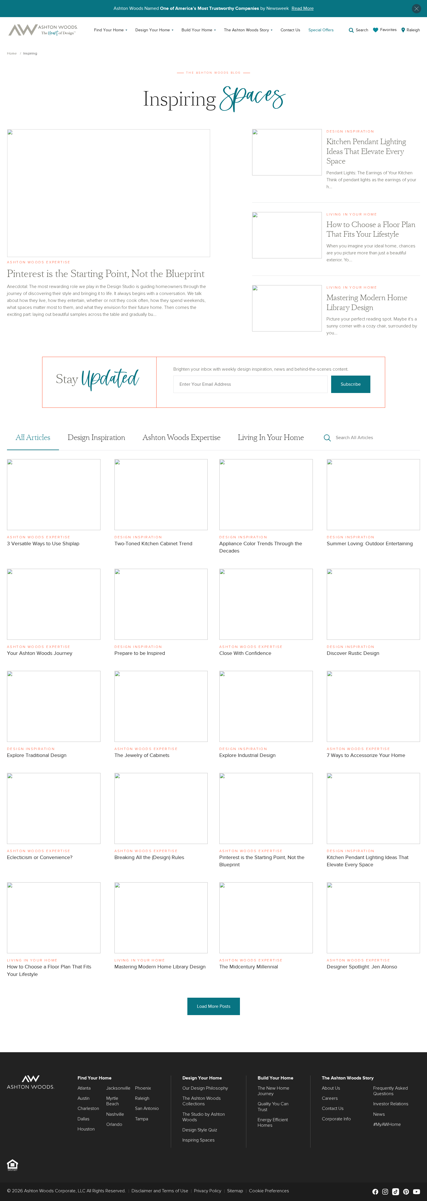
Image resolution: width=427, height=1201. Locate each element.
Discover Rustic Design (373, 614)
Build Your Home (197, 30)
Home (12, 53)
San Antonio (147, 1108)
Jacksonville (118, 1088)
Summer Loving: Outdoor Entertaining (373, 504)
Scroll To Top (417, 1045)
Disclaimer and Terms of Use (160, 1191)
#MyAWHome (387, 1124)
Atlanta (84, 1088)
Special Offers (321, 30)
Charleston (88, 1108)
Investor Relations (390, 1104)
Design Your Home (152, 30)
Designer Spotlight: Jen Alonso (373, 927)
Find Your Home (109, 30)
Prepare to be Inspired (161, 614)
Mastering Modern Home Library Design (336, 312)
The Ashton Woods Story (246, 30)
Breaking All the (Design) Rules (161, 818)
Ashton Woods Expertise (181, 438)
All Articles (33, 438)
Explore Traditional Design (54, 716)
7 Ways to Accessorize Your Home (373, 716)
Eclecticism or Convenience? (54, 818)
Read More (303, 8)
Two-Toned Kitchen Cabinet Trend (161, 504)
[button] (416, 8)
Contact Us (290, 30)
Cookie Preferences (269, 1191)
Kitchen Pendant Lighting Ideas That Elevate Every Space (336, 165)
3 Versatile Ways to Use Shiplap (54, 504)
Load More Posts (213, 1006)
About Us (331, 1088)
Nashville (115, 1114)
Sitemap (235, 1191)
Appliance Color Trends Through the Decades (266, 508)
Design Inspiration (96, 438)
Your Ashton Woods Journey (54, 614)
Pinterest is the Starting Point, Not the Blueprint (108, 223)
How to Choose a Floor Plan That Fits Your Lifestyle (336, 244)
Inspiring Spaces (198, 1140)
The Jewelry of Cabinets (161, 716)
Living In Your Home (271, 438)
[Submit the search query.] (327, 438)
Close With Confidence (266, 614)
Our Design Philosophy (205, 1088)
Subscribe (351, 384)
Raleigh (142, 1098)
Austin (83, 1098)
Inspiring (30, 53)
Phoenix (143, 1088)
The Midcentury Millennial (266, 927)
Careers (330, 1098)
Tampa (141, 1119)
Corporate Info (336, 1119)
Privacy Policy (207, 1191)
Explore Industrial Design (266, 716)
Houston (86, 1129)
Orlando (114, 1124)
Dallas (83, 1119)
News (379, 1114)
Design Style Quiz (199, 1130)
